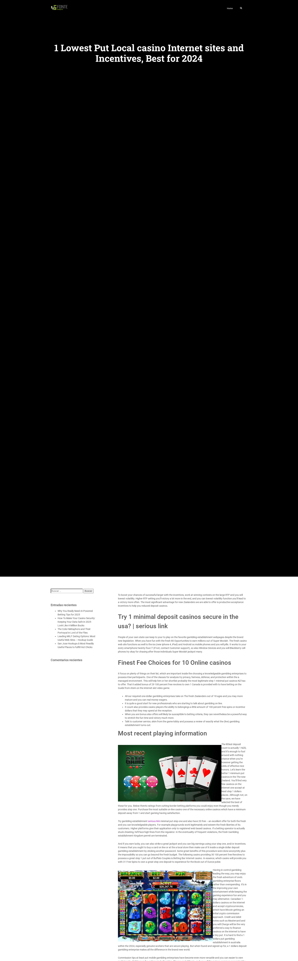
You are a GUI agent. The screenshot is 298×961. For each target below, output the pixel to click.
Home (230, 8)
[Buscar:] (67, 591)
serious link (154, 821)
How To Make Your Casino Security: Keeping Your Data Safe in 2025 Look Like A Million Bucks (76, 622)
